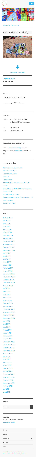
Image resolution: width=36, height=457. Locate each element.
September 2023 (9, 318)
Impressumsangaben (17, 148)
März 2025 (7, 265)
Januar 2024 (7, 306)
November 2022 (9, 345)
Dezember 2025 (8, 241)
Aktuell (5, 434)
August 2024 (8, 286)
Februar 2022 (8, 368)
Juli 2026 (6, 221)
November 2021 (9, 377)
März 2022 (7, 365)
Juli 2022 (6, 357)
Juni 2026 (6, 224)
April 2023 (7, 330)
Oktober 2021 (8, 380)
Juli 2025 (6, 253)
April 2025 (7, 262)
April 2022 (7, 362)
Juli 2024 (6, 289)
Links (4, 446)
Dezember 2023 (8, 309)
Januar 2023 (7, 339)
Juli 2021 (6, 389)
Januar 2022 (7, 371)
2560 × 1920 (22, 72)
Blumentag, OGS (9, 203)
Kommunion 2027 (10, 171)
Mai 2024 (6, 295)
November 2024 (9, 277)
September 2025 (9, 250)
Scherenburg (7, 180)
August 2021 (8, 386)
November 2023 (9, 312)
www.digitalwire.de (9, 422)
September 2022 (9, 351)
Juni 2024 (6, 292)
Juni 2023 (6, 324)
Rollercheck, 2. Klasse (11, 194)
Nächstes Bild (15, 25)
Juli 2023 (6, 321)
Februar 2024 (8, 303)
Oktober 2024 (8, 280)
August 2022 (8, 354)
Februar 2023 (8, 336)
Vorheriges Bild (6, 25)
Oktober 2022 (8, 348)
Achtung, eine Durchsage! (12, 168)
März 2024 (7, 300)
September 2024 (9, 283)
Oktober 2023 (8, 315)
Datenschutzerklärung (8, 453)
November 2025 (9, 244)
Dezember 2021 (8, 374)
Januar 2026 (7, 238)
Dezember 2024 (8, 274)
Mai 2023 (6, 327)
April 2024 (7, 297)
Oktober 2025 (8, 247)
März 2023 (7, 333)
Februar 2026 (8, 235)
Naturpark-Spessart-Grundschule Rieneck (13, 452)
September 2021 (8, 383)
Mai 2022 (6, 359)
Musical (6, 177)
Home (5, 430)
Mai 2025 (6, 259)
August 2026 (8, 218)
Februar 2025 (8, 268)
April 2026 (7, 230)
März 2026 (7, 233)
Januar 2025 (7, 271)
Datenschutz (18, 150)
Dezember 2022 (8, 342)
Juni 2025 (6, 256)
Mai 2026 (6, 227)
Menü (31, 4)
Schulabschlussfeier (10, 174)
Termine (5, 442)
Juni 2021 (6, 392)
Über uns (6, 438)
